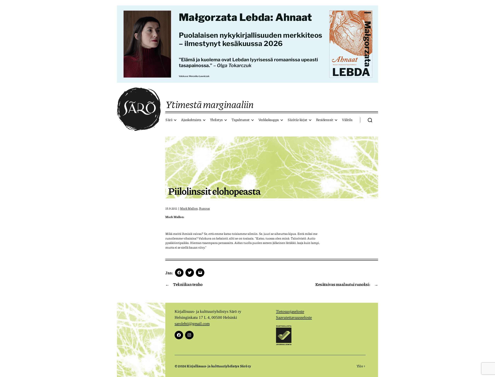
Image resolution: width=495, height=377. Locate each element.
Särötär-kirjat (297, 120)
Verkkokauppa (268, 120)
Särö (168, 120)
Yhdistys (216, 120)
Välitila (347, 120)
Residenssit (324, 120)
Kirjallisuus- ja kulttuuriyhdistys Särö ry (219, 365)
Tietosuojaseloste (290, 311)
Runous (204, 208)
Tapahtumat (240, 120)
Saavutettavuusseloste (294, 317)
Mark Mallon (189, 208)
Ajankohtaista (191, 120)
